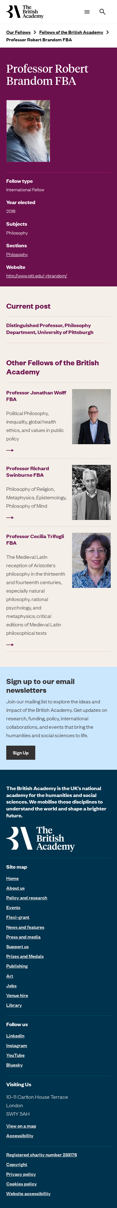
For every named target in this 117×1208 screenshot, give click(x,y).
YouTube (15, 1055)
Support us (17, 946)
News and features (25, 927)
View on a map (21, 1126)
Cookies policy (21, 1183)
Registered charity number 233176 (41, 1154)
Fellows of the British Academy (71, 32)
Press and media (23, 936)
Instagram (16, 1045)
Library (14, 1005)
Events (13, 907)
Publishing (17, 966)
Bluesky (14, 1064)
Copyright (16, 1164)
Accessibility (19, 1136)
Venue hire (17, 995)
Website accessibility (28, 1193)
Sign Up (21, 752)
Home (12, 878)
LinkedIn (15, 1035)
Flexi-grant (17, 917)
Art (9, 976)
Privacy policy (21, 1174)
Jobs (11, 985)
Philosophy (17, 254)
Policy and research (26, 897)
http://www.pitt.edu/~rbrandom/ (36, 275)
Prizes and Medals (25, 956)
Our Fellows (18, 32)
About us (15, 888)
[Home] (25, 12)
